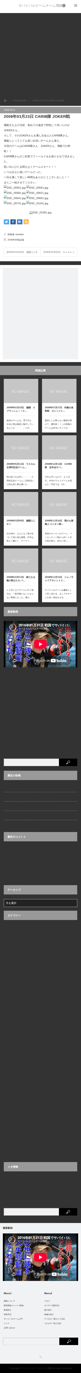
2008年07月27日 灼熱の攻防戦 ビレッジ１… (59, 409)
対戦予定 (8, 1097)
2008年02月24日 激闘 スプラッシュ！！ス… (21, 409)
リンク (7, 1090)
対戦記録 (8, 1104)
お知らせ (8, 1033)
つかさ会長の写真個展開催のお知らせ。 (24, 824)
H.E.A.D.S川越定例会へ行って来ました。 (25, 877)
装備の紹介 (9, 1118)
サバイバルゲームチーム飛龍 (40, 5)
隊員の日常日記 (12, 1132)
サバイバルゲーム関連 (15, 1054)
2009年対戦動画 (12, 969)
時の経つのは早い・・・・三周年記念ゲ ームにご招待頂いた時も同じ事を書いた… (20, 480)
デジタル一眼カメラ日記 (16, 1076)
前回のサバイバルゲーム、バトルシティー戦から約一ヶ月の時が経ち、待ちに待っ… (58, 537)
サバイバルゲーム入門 (15, 1047)
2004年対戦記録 (12, 927)
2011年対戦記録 (12, 998)
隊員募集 (8, 1139)
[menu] (64, 5)
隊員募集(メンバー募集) (14, 1305)
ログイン (8, 1178)
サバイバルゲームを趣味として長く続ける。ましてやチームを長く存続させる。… (58, 594)
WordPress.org (11, 1200)
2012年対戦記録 (12, 1005)
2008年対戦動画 (12, 955)
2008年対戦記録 (16, 240)
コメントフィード (13, 1192)
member (19, 234)
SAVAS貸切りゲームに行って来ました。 (24, 815)
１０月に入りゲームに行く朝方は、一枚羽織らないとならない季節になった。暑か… (20, 594)
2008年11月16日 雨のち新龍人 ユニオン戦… (59, 522)
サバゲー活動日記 (13, 1061)
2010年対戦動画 (12, 984)
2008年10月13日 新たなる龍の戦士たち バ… (21, 579)
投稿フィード (10, 1185)
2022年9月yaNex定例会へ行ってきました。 (26, 805)
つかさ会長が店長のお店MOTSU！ (21, 796)
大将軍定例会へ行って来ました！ (21, 862)
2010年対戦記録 (12, 991)
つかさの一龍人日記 (14, 1040)
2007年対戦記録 (12, 948)
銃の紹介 (8, 1125)
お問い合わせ (9, 1328)
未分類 (7, 1111)
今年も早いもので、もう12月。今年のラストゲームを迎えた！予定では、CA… (58, 480)
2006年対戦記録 (12, 941)
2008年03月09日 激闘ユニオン (21, 522)
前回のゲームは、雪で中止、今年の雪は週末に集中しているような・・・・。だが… (20, 424)
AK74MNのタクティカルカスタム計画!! (24, 848)
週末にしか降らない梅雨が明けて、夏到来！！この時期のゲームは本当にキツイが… (58, 424)
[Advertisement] (40, 53)
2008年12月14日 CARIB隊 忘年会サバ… (58, 466)
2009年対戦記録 (12, 977)
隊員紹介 (8, 1146)
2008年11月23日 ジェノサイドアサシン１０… (59, 579)
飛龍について (10, 1154)
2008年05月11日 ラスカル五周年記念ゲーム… (21, 466)
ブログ (7, 1083)
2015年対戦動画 (12, 1019)
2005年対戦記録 (12, 934)
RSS (40, 1356)
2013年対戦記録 (12, 1012)
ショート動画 (10, 1069)
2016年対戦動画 (12, 1026)
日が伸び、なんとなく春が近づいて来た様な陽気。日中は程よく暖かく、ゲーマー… (20, 537)
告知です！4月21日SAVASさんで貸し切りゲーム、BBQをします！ (38, 787)
